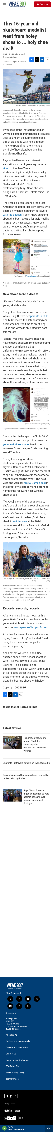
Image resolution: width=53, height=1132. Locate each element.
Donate (43, 4)
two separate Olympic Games (30, 627)
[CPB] (21, 1118)
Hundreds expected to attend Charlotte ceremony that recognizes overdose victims (35, 744)
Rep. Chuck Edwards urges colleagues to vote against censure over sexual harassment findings (36, 797)
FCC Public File (12, 1066)
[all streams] (49, 1128)
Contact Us (11, 1054)
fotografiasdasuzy (31, 276)
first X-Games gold (35, 482)
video (6, 168)
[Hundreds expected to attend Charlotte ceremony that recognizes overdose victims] (12, 742)
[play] (4, 1128)
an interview (20, 521)
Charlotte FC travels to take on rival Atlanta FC (26, 763)
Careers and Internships (17, 1047)
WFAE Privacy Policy (15, 1073)
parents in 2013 (39, 316)
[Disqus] (26, 862)
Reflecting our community (18, 1041)
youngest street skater (16, 444)
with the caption (12, 214)
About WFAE (11, 1035)
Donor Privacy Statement (17, 1060)
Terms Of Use (12, 1079)
